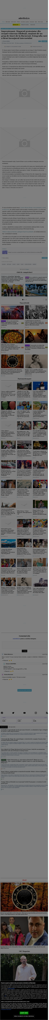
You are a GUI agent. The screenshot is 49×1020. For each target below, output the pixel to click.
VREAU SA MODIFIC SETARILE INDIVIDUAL (24, 1016)
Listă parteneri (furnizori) (6, 1009)
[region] (24, 1000)
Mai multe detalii (11, 988)
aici (5, 995)
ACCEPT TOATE (24, 1012)
